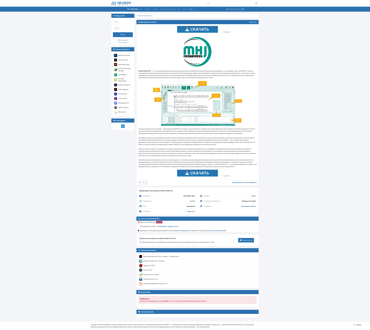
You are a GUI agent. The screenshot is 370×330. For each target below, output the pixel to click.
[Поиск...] (256, 3)
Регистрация (123, 42)
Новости (148, 9)
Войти (122, 35)
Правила (155, 9)
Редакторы (147, 16)
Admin (253, 196)
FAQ (179, 9)
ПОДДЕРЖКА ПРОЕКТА (235, 9)
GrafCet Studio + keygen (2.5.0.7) (168, 226)
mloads (159, 222)
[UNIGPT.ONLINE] (123, 127)
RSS (192, 9)
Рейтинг (184, 9)
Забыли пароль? (122, 40)
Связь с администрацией (168, 9)
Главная (140, 16)
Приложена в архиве (248, 206)
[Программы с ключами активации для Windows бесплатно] (122, 3)
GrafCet (192, 201)
